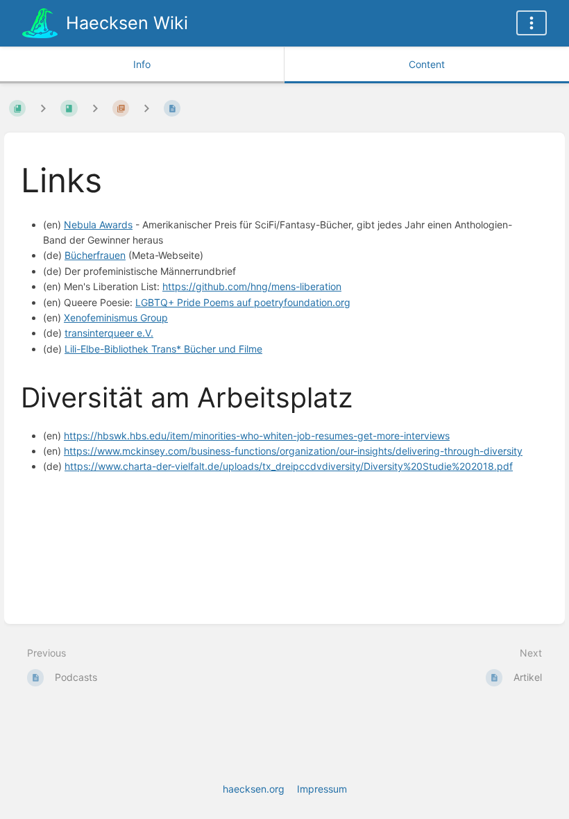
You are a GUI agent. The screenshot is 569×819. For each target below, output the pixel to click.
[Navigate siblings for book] (43, 108)
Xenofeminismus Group (116, 317)
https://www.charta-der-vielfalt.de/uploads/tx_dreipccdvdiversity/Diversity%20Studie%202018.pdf (289, 466)
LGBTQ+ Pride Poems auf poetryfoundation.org (242, 302)
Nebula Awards (98, 224)
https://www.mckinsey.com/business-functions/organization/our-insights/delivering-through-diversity (293, 451)
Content (427, 64)
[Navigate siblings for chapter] (95, 108)
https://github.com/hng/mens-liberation (251, 286)
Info (142, 64)
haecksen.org (253, 789)
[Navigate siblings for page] (146, 108)
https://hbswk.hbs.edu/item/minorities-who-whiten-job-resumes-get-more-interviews (257, 435)
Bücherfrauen (95, 255)
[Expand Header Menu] (531, 22)
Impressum (322, 789)
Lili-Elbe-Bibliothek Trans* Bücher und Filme (163, 349)
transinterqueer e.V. (109, 333)
